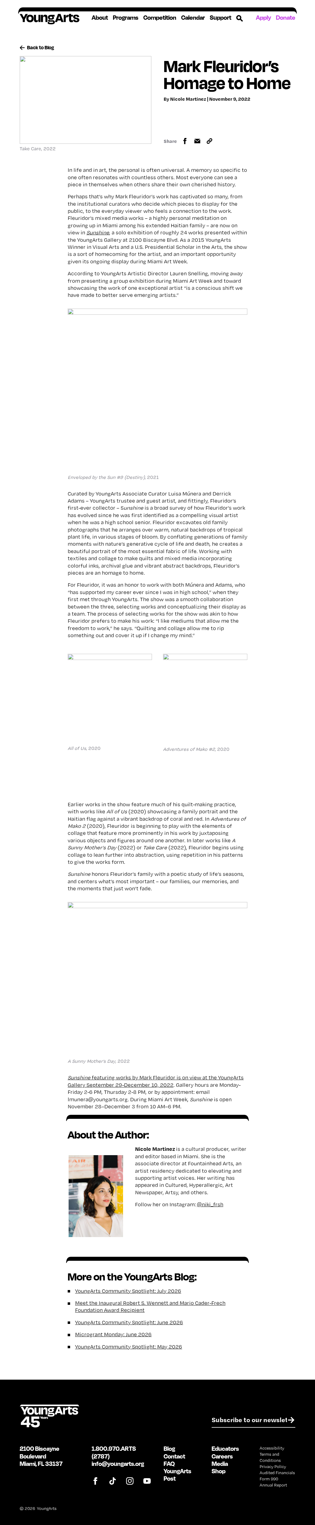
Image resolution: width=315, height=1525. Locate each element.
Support (220, 17)
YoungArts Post (177, 1474)
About (100, 17)
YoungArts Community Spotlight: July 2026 (128, 1291)
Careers (222, 1456)
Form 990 (269, 1478)
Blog (169, 1448)
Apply (263, 17)
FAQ (169, 1463)
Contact (174, 1456)
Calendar (193, 17)
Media (220, 1463)
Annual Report (273, 1485)
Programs (125, 17)
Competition (159, 17)
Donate (285, 17)
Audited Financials (277, 1472)
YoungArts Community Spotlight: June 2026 (129, 1322)
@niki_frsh (210, 1204)
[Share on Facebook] (185, 141)
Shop (218, 1471)
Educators (225, 1448)
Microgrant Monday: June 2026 (113, 1334)
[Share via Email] (197, 141)
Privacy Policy (273, 1466)
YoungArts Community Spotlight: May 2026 (128, 1346)
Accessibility (272, 1448)
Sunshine (97, 232)
